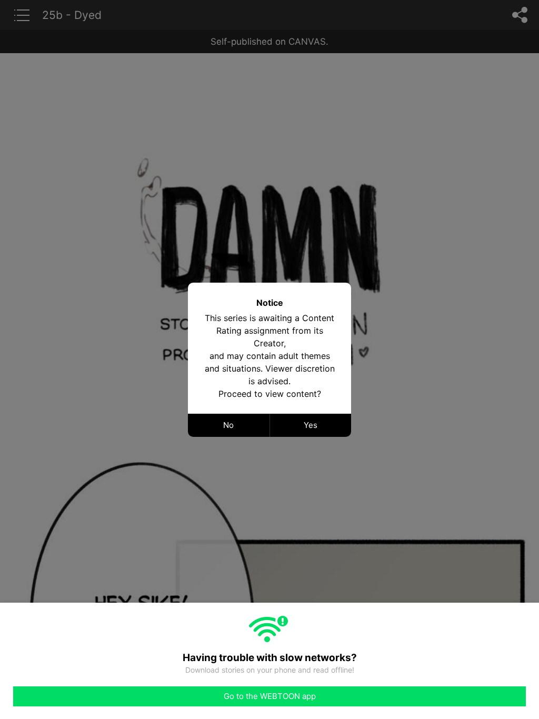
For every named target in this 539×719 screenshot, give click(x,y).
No (228, 425)
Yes (310, 425)
